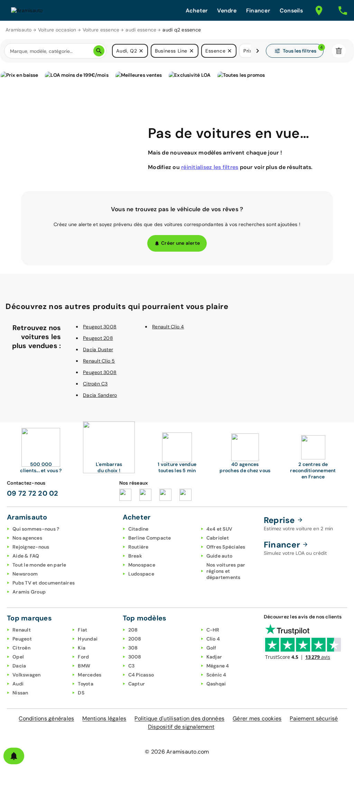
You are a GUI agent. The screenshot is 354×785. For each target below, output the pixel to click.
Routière (138, 547)
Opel (18, 657)
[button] (141, 51)
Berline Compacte (149, 538)
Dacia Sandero (100, 395)
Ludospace (141, 574)
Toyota (85, 684)
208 (133, 630)
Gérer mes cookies (257, 718)
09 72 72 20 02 (32, 493)
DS (81, 693)
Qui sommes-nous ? (35, 529)
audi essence (140, 30)
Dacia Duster (98, 349)
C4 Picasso (141, 675)
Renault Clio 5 (99, 361)
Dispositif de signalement (181, 726)
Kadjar (214, 657)
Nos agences (27, 538)
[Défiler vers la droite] (257, 51)
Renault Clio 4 (168, 327)
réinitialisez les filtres (209, 167)
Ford (83, 657)
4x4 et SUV (219, 529)
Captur (136, 684)
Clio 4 (213, 639)
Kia (81, 648)
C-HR (213, 630)
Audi (18, 684)
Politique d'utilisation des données (179, 718)
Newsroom (25, 574)
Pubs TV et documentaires (43, 583)
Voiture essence (101, 30)
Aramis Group (29, 592)
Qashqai (216, 684)
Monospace (141, 565)
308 (133, 648)
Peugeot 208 (98, 338)
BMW (84, 666)
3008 (134, 657)
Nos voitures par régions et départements (225, 571)
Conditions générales (46, 718)
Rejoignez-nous (30, 547)
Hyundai (87, 639)
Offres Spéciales (225, 547)
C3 (131, 666)
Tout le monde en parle (39, 565)
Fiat (82, 630)
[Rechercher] (98, 50)
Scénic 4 (216, 675)
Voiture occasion (57, 30)
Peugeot (22, 639)
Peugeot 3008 (100, 327)
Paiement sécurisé (314, 718)
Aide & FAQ (25, 556)
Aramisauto (19, 30)
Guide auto (219, 556)
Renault (21, 630)
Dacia (19, 666)
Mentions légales (104, 718)
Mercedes (89, 675)
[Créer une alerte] (13, 756)
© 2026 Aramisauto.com (177, 751)
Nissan (20, 693)
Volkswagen (26, 675)
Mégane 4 (217, 666)
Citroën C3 (95, 384)
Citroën (21, 648)
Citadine (138, 529)
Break (135, 556)
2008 (134, 639)
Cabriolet (217, 538)
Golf (211, 648)
